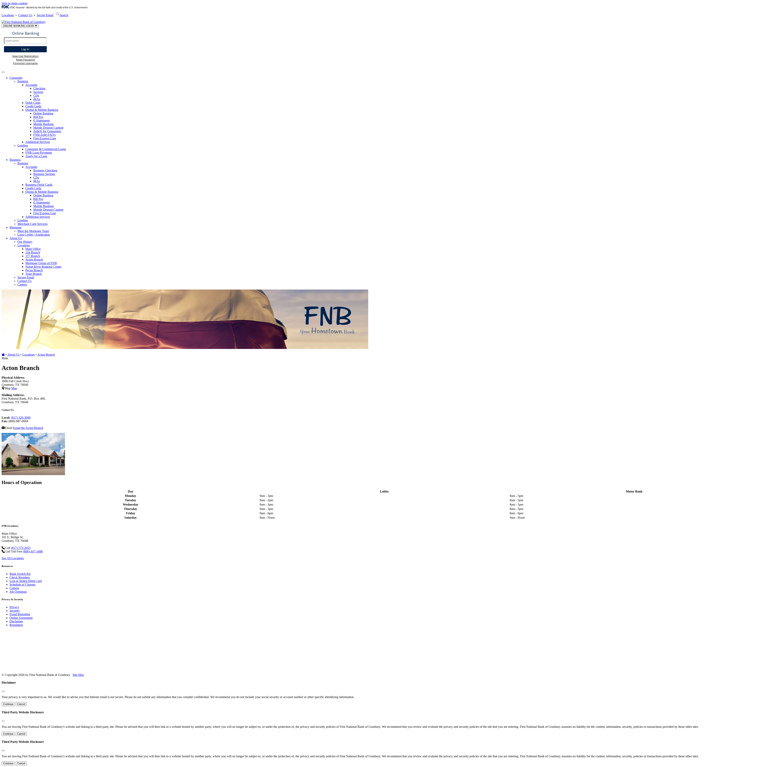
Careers (22, 284)
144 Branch (32, 252)
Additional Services (37, 142)
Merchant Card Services (32, 224)
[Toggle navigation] (3, 72)
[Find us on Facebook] (18, 668)
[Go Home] (3, 354)
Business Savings (44, 174)
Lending (22, 220)
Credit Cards (33, 106)
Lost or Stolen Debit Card (26, 581)
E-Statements (41, 120)
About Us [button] (16, 238)
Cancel (21, 704)
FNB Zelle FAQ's (44, 134)
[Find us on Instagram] (41, 668)
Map (14, 388)
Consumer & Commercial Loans (45, 149)
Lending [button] (22, 145)
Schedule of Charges (22, 584)
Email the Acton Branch (28, 428)
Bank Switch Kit (20, 573)
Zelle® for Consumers (47, 131)
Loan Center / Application (33, 234)
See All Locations (13, 558)
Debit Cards (32, 102)
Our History (25, 241)
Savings (38, 92)
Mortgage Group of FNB (41, 263)
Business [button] (15, 159)
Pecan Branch (34, 270)
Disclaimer (16, 621)
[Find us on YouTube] (25, 668)
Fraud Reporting (20, 614)
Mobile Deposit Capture (48, 127)
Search (64, 15)
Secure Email (45, 15)
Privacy (14, 607)
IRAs (36, 99)
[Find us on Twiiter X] (33, 668)
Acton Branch (34, 259)
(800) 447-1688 (33, 551)
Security (15, 610)
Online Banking (43, 113)
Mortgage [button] (16, 227)
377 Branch (32, 256)
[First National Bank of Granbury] (24, 22)
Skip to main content (14, 3)
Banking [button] (22, 81)
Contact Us (25, 15)
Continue (8, 704)
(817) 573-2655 (21, 548)
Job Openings (18, 591)
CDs (36, 95)
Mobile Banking (43, 124)
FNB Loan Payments (38, 152)
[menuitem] (384, 117)
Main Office (33, 249)
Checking (39, 88)
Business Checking (45, 170)
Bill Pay (38, 117)
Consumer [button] (16, 77)
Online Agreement (21, 617)
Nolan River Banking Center (43, 266)
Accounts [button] (31, 85)
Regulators (16, 625)
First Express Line (44, 138)
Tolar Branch (33, 273)
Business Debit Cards (38, 184)
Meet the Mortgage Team (33, 231)
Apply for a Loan (36, 156)
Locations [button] (23, 245)
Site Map (78, 674)
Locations (8, 15)
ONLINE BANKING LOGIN (19, 25)
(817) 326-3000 (21, 417)
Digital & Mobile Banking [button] (41, 109)
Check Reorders (20, 577)
